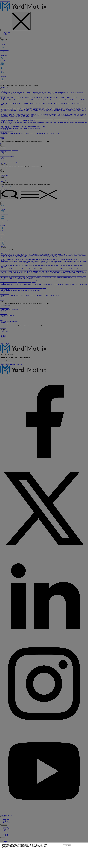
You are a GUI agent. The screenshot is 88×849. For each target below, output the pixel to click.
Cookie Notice (5, 847)
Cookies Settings (67, 845)
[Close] (86, 845)
